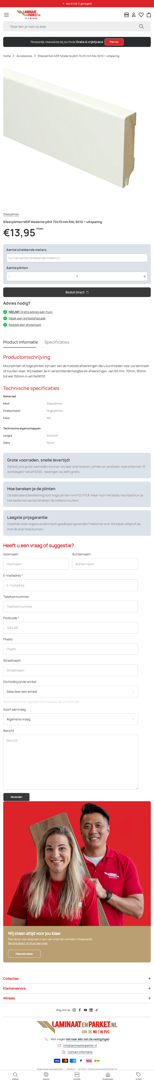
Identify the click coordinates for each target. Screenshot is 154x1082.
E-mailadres (13, 575)
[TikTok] (96, 1010)
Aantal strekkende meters (26, 249)
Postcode (11, 618)
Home (7, 56)
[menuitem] (15, 1076)
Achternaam (81, 554)
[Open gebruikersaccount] (134, 15)
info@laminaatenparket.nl (80, 1045)
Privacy (71, 1069)
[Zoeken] (141, 26)
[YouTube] (85, 1010)
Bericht (8, 730)
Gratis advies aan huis (30, 312)
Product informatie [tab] (20, 342)
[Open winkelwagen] (149, 14)
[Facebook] (79, 1010)
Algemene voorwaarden (50, 1069)
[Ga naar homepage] (28, 14)
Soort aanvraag (14, 709)
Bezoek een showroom (25, 324)
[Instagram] (74, 1010)
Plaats (7, 639)
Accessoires (24, 56)
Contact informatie (80, 1052)
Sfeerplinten (11, 214)
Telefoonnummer (16, 596)
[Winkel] (126, 15)
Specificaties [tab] (57, 342)
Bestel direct (75, 292)
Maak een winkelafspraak (27, 318)
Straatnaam (12, 660)
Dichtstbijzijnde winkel (19, 681)
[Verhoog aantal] (144, 276)
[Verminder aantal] (9, 276)
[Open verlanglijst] (141, 15)
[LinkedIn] (91, 1010)
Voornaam (10, 554)
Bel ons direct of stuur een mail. (28, 943)
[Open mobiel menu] (6, 14)
